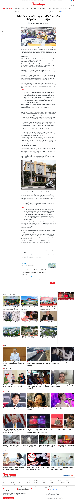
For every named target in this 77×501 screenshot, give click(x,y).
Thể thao (39, 8)
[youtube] (73, 1)
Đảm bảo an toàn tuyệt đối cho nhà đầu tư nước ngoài (34, 272)
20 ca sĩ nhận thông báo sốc (11, 408)
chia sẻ (50, 12)
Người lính (43, 8)
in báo (55, 12)
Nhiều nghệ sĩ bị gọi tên (58, 408)
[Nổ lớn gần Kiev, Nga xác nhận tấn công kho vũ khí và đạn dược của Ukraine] (66, 439)
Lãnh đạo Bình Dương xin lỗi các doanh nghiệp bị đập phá (35, 269)
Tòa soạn (54, 0)
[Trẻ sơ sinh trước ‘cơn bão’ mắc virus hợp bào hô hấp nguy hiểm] (14, 459)
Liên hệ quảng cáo (21, 486)
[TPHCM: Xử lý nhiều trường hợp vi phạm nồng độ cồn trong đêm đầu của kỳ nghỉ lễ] (38, 377)
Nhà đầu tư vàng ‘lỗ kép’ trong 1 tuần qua (29, 322)
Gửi (53, 282)
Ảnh (19, 478)
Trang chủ (4, 8)
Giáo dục (57, 8)
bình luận (58, 12)
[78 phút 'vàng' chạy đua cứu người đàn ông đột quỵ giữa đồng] (62, 459)
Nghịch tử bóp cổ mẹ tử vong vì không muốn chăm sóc (62, 385)
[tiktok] (51, 489)
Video (70, 8)
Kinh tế (10, 8)
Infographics (45, 478)
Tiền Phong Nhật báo (33, 0)
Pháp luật (35, 8)
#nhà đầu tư (23, 257)
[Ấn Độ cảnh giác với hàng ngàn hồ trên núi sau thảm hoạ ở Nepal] (29, 439)
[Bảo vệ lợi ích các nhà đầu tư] (52, 265)
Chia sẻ (2, 31)
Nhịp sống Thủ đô (6, 484)
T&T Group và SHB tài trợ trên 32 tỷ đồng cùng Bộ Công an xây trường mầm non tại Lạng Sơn (48, 308)
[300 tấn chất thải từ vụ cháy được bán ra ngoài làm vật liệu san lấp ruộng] (14, 377)
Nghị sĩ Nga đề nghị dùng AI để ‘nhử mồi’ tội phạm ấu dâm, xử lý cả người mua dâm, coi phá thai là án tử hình (37, 430)
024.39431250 (6, 490)
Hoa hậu (66, 8)
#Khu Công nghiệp (49, 254)
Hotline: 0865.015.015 (24, 0)
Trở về (2, 40)
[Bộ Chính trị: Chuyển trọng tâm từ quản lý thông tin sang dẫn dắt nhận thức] (14, 354)
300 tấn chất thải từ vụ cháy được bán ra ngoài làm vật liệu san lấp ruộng (14, 385)
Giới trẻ (31, 8)
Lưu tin (2, 34)
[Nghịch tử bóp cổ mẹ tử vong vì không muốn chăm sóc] (62, 377)
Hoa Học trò (48, 0)
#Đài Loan (41, 254)
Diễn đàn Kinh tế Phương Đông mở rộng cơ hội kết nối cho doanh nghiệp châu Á (48, 323)
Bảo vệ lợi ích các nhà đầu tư (28, 265)
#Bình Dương (35, 254)
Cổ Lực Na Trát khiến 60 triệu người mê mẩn (37, 408)
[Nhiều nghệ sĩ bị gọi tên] (62, 400)
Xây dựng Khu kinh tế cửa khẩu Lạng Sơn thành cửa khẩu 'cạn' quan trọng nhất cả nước (29, 308)
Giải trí (54, 8)
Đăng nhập (23, 276)
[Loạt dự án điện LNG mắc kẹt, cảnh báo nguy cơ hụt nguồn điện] (11, 331)
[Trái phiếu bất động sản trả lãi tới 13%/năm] (11, 316)
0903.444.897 (34, 488)
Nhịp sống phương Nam (15, 484)
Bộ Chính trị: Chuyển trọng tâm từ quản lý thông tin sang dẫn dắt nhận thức (13, 363)
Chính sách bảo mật (65, 486)
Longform (36, 478)
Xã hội (7, 8)
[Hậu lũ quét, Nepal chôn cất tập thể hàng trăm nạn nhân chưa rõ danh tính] (47, 439)
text (53, 12)
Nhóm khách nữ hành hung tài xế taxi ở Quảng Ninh (62, 362)
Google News (60, 12)
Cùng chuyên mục (9, 294)
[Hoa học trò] (72, 476)
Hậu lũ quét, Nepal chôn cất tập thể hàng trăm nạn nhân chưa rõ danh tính (47, 447)
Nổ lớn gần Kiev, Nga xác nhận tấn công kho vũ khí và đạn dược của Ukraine (66, 447)
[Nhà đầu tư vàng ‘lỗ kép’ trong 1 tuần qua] (29, 316)
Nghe (2, 28)
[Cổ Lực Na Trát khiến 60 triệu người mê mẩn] (38, 400)
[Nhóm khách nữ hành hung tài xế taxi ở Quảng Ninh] (62, 354)
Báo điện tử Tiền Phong (38, 4)
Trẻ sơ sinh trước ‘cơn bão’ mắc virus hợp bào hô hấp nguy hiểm (13, 468)
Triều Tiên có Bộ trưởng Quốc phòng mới (62, 430)
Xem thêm (73, 8)
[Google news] (57, 490)
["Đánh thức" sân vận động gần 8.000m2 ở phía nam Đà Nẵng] (29, 331)
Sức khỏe (22, 8)
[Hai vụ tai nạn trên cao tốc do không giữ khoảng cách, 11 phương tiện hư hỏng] (38, 354)
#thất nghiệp (37, 257)
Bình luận (2, 37)
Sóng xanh (15, 8)
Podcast (28, 478)
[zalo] (54, 490)
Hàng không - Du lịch (61, 482)
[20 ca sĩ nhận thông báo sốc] (14, 400)
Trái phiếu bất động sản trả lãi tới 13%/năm (10, 322)
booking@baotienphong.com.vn (23, 489)
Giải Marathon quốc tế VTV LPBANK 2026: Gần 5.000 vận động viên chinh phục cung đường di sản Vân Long (11, 308)
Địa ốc (19, 8)
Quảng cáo (60, 0)
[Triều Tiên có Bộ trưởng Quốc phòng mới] (62, 421)
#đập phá (28, 254)
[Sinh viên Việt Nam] (66, 476)
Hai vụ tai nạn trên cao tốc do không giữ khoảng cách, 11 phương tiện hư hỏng (38, 363)
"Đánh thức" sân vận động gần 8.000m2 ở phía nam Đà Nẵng (28, 337)
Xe (47, 8)
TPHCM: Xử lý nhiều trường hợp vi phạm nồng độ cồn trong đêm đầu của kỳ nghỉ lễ (38, 386)
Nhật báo (13, 478)
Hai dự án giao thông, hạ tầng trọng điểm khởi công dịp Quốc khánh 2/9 (48, 337)
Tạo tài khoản (29, 276)
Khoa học (62, 8)
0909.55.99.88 (20, 488)
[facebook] (71, 1)
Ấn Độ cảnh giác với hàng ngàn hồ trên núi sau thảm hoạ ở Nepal (28, 446)
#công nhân (30, 257)
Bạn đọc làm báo (9, 498)
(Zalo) (25, 488)
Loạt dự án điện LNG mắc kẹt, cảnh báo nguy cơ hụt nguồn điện (10, 337)
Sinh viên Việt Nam (41, 0)
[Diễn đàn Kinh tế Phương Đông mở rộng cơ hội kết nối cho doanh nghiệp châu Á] (48, 316)
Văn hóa (50, 8)
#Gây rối (23, 254)
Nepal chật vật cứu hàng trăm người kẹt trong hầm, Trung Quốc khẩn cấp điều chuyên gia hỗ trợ (11, 447)
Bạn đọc (51, 482)
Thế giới (27, 8)
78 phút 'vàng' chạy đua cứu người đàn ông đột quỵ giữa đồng (62, 468)
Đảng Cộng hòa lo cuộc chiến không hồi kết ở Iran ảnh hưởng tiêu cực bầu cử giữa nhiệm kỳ (14, 430)
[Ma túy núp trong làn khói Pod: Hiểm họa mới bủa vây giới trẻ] (38, 459)
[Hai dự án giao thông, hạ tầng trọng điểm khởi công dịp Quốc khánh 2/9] (48, 331)
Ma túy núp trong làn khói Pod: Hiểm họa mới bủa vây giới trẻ (38, 468)
